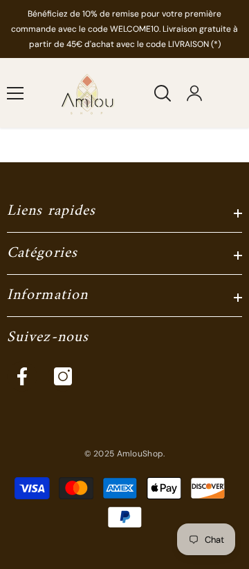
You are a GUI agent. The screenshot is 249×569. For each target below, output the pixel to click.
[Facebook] (22, 376)
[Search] (162, 93)
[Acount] (194, 93)
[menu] (15, 93)
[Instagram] (63, 376)
